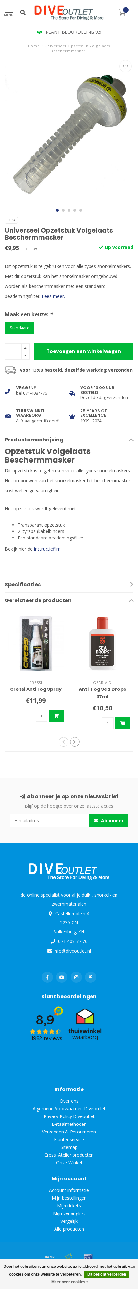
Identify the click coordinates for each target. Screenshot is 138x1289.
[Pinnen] (88, 1257)
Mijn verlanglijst (69, 1213)
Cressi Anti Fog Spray (36, 689)
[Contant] (69, 1257)
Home (34, 45)
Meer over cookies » (70, 1282)
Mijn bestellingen (69, 1198)
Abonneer (112, 820)
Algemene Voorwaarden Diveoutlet (69, 1109)
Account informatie (69, 1190)
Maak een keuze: (29, 314)
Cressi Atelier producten (69, 1155)
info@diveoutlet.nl (72, 951)
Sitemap (69, 1147)
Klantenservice (69, 1139)
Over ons (69, 1101)
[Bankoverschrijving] (50, 1257)
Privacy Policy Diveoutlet (69, 1116)
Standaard (20, 328)
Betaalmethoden (69, 1124)
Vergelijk (69, 1221)
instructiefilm (47, 549)
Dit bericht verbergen (106, 1274)
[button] (57, 210)
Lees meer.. (54, 296)
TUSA (11, 220)
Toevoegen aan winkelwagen (84, 351)
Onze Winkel (69, 1163)
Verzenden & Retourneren (69, 1132)
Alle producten (69, 1229)
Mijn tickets (69, 1206)
